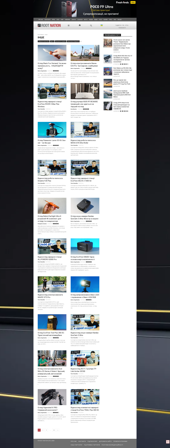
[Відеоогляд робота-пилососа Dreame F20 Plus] (52, 168)
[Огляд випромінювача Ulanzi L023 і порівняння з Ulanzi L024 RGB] (85, 284)
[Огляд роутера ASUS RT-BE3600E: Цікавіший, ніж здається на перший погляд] (85, 91)
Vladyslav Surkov (42, 223)
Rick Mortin (74, 109)
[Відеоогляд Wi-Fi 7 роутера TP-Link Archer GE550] (85, 358)
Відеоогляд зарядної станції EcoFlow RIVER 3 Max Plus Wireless (49, 104)
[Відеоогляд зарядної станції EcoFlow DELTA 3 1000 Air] (85, 168)
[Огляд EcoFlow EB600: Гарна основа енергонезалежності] (85, 246)
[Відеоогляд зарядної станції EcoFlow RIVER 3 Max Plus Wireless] (52, 91)
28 (54, 430)
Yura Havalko (41, 109)
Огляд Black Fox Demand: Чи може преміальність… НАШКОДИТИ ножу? (52, 65)
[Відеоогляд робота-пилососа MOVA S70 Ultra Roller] (85, 130)
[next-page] (57, 430)
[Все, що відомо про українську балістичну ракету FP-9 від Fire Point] (108, 83)
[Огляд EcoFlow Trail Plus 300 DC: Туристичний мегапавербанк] (52, 322)
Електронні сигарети (61, 41)
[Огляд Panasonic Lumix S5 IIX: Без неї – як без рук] (52, 130)
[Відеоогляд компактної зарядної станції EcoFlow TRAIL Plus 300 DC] (85, 397)
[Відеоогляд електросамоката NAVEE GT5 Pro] (52, 284)
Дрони (52, 41)
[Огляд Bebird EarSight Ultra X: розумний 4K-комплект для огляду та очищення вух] (52, 206)
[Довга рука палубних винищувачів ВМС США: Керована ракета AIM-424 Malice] (108, 94)
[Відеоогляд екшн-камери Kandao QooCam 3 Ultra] (85, 322)
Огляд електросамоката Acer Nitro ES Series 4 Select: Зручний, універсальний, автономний (51, 371)
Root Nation (41, 34)
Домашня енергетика (43, 41)
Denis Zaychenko (42, 71)
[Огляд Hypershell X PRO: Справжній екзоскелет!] (52, 397)
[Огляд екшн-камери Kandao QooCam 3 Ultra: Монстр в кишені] (85, 206)
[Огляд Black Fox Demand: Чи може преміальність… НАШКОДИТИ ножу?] (52, 53)
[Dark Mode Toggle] (168, 442)
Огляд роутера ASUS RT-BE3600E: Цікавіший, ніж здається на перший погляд (84, 104)
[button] (91, 25)
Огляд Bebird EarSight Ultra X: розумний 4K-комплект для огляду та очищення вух (49, 218)
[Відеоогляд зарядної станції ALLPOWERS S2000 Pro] (52, 246)
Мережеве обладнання (73, 41)
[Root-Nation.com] (49, 25)
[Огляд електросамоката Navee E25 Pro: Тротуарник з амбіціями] (85, 53)
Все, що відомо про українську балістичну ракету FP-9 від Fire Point (121, 82)
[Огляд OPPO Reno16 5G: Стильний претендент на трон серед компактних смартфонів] (108, 106)
